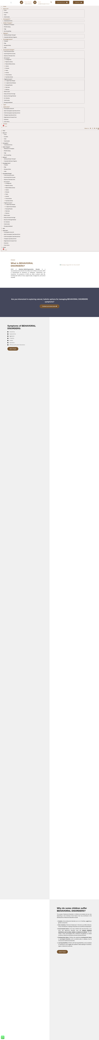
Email (39, 2)
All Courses (6, 58)
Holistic (7, 66)
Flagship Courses (7, 79)
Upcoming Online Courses (9, 53)
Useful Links (6, 107)
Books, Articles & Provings (9, 93)
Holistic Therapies (7, 23)
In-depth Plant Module (10, 80)
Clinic (5, 10)
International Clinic (8, 20)
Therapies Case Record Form (10, 115)
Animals (7, 72)
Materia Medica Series (10, 64)
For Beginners (8, 59)
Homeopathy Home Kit (9, 108)
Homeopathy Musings (8, 49)
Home (4, 6)
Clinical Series (8, 74)
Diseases (6, 41)
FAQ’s (5, 47)
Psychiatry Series (9, 77)
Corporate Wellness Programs (10, 37)
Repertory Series (9, 61)
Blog (5, 43)
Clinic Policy (6, 121)
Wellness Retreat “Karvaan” (10, 35)
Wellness (5, 33)
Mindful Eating (7, 26)
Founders (6, 12)
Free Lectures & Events (9, 51)
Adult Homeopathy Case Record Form (12, 110)
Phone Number (28, 2)
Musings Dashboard (8, 102)
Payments (6, 119)
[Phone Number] (21, 2)
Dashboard (77, 2)
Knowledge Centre (7, 39)
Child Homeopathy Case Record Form (12, 113)
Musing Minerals (8, 85)
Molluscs (7, 89)
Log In (4, 104)
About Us (5, 8)
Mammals (7, 87)
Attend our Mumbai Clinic (9, 55)
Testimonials (7, 17)
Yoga (5, 29)
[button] (42, 129)
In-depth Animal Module (10, 83)
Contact (5, 124)
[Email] (35, 2)
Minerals (7, 68)
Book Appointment (61, 2)
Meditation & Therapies (9, 24)
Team (5, 14)
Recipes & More (7, 45)
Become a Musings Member (10, 96)
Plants (6, 70)
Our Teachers (7, 98)
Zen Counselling (7, 31)
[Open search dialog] (51, 2)
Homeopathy (6, 19)
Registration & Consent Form (10, 117)
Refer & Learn (7, 91)
